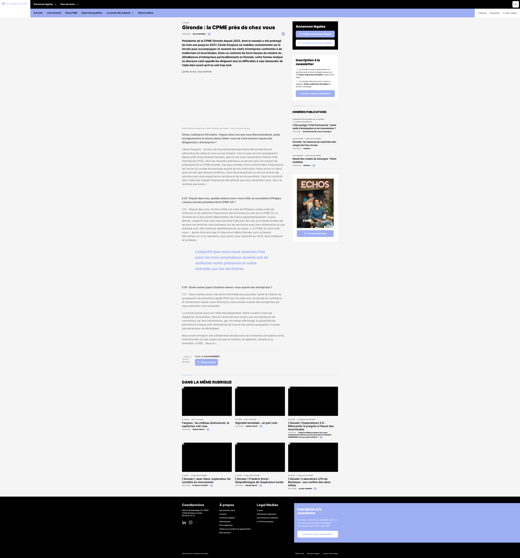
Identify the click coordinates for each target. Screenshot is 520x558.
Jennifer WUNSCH (305, 489)
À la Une (38, 12)
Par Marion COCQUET (200, 485)
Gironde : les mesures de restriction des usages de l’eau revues (314, 143)
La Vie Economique (265, 521)
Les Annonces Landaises (267, 518)
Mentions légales (313, 553)
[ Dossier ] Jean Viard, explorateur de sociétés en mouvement (206, 480)
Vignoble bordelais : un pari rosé (256, 423)
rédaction (306, 148)
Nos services (68, 4)
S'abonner (482, 13)
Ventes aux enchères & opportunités (235, 529)
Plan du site (299, 553)
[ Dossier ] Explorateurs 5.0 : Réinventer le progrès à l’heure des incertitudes (311, 426)
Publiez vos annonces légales (316, 34)
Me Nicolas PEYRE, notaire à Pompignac (317, 132)
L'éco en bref (54, 12)
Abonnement (225, 521)
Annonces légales (43, 4)
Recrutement (225, 532)
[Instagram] (190, 522)
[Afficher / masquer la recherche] (515, 4)
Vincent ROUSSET (199, 34)
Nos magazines (226, 525)
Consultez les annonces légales (316, 43)
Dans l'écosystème (92, 12)
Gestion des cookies (330, 553)
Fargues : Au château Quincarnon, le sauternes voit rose (205, 424)
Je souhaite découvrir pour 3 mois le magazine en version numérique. (313, 84)
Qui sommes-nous (227, 510)
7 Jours (260, 510)
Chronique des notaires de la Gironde (308, 119)
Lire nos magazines (316, 233)
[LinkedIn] (184, 522)
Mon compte (511, 13)
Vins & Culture (145, 12)
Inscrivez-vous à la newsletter (315, 93)
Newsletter (495, 13)
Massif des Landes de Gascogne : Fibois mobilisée (314, 160)
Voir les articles (208, 362)
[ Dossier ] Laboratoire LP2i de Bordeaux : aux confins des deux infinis (309, 482)
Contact (222, 514)
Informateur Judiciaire (266, 514)
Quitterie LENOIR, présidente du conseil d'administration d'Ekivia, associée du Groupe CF (307, 434)
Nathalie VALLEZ (198, 429)
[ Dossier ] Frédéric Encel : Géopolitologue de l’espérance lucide (259, 480)
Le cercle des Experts (118, 12)
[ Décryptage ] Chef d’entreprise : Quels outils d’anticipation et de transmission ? (314, 127)
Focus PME (71, 12)
